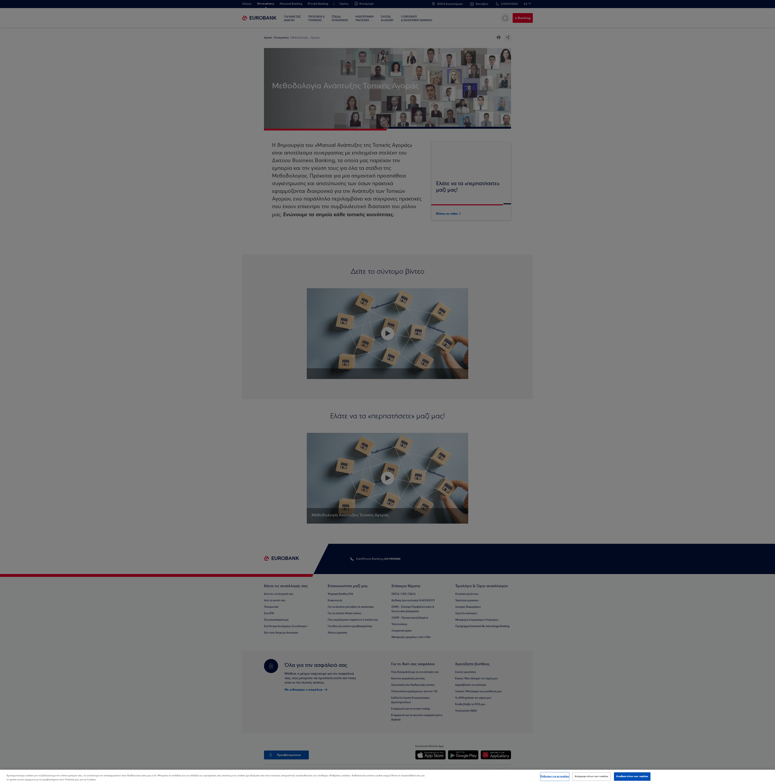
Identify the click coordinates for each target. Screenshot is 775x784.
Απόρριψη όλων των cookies (591, 776)
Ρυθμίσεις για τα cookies (554, 776)
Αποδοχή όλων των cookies (632, 776)
